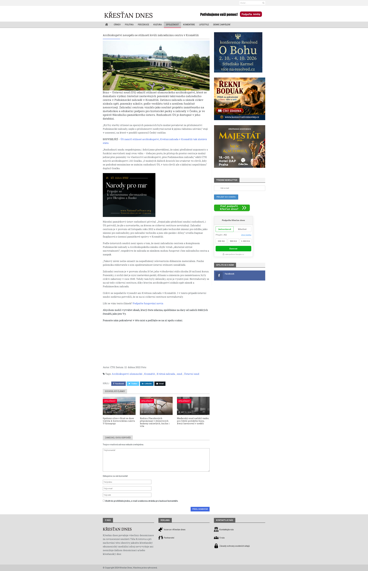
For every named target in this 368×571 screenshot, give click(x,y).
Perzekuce (143, 24)
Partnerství (168, 538)
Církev (117, 24)
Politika (129, 24)
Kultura (157, 24)
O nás (108, 520)
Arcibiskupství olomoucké (127, 373)
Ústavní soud (191, 373)
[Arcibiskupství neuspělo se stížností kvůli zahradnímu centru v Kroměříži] (156, 65)
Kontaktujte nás (226, 530)
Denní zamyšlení (221, 24)
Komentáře (189, 24)
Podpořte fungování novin (148, 303)
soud (179, 373)
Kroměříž (149, 373)
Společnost (172, 24)
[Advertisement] (156, 345)
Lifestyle (204, 24)
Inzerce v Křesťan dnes (174, 530)
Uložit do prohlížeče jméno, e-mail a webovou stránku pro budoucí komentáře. (141, 501)
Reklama (165, 520)
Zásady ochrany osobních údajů (234, 546)
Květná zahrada (166, 373)
